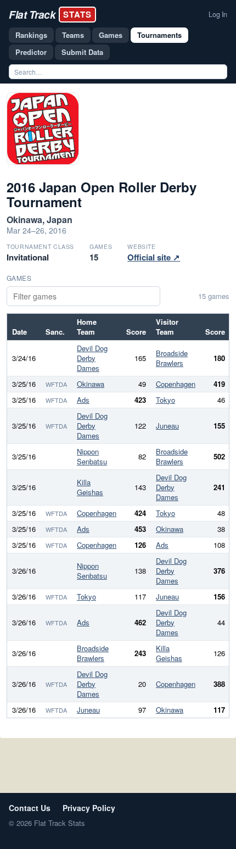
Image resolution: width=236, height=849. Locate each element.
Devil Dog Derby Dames (92, 358)
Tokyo (165, 400)
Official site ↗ (153, 257)
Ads (83, 400)
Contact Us (29, 807)
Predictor (31, 52)
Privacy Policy (89, 807)
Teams (73, 35)
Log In (218, 14)
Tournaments (159, 35)
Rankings (31, 35)
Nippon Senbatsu (92, 456)
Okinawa (90, 384)
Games (110, 35)
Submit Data (82, 52)
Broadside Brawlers (172, 358)
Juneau (167, 425)
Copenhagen (175, 384)
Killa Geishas (90, 487)
